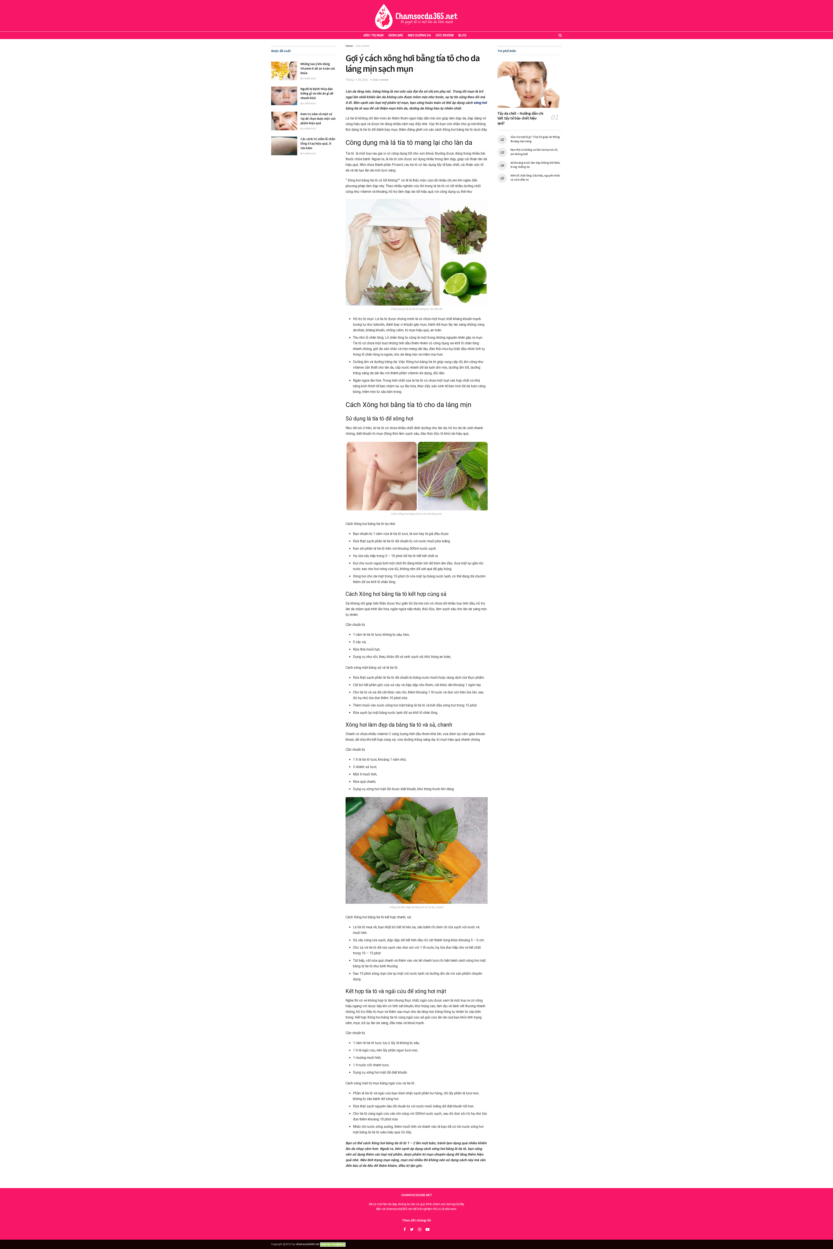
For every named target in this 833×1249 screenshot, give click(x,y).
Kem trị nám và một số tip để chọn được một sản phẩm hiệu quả (318, 118)
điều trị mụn (374, 35)
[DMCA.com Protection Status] (333, 1244)
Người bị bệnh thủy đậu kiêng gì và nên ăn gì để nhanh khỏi (316, 93)
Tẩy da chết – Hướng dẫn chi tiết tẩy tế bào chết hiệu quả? (520, 118)
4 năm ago (309, 78)
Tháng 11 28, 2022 (357, 79)
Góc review (445, 35)
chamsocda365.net (307, 1244)
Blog (462, 35)
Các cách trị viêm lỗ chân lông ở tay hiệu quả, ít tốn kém (317, 143)
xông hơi (480, 103)
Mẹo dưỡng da (419, 35)
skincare (395, 35)
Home (349, 45)
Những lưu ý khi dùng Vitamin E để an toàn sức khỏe (317, 68)
